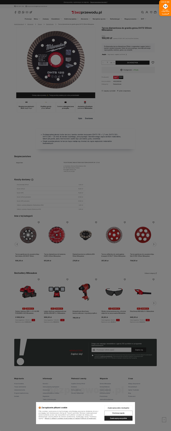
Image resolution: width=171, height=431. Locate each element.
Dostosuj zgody (118, 413)
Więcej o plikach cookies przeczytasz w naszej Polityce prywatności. (70, 418)
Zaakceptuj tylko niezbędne (118, 408)
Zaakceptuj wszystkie (118, 418)
